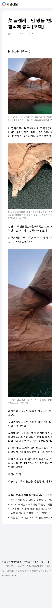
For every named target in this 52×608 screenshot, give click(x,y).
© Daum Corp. (9, 575)
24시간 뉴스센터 (31, 561)
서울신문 (12, 4)
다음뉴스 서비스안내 (11, 561)
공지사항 (45, 561)
